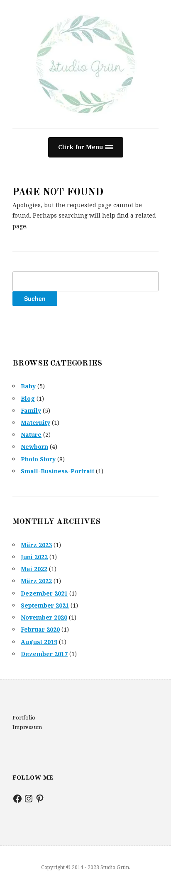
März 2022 (36, 581)
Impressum (27, 727)
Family (31, 410)
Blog (28, 398)
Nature (31, 434)
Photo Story (38, 459)
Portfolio (23, 717)
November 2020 (44, 617)
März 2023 (36, 545)
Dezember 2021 (44, 593)
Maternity (35, 422)
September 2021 (45, 605)
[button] (85, 147)
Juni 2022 (34, 557)
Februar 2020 (40, 629)
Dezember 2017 (44, 654)
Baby (28, 386)
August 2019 (39, 642)
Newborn (34, 447)
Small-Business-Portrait (57, 471)
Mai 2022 (34, 569)
